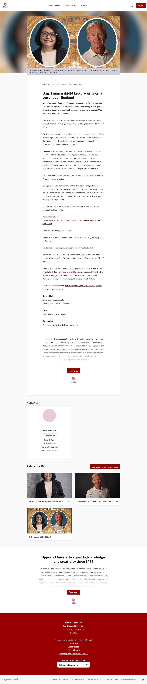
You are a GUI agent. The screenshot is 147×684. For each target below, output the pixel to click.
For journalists (112, 679)
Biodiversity (69, 325)
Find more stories (128, 679)
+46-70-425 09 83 (49, 450)
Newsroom (73, 643)
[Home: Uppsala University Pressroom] (5, 5)
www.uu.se (85, 359)
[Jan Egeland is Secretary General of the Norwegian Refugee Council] (97, 485)
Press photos (73, 646)
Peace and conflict (50, 325)
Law (76, 325)
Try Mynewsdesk (95, 679)
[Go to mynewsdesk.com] (11, 679)
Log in (141, 679)
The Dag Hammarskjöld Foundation (57, 303)
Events (61, 325)
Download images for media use (105, 467)
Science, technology (59, 314)
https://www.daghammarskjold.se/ (66, 272)
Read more (73, 371)
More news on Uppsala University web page (73, 640)
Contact (84, 5)
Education (47, 314)
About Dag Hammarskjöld (53, 300)
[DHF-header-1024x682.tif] (49, 520)
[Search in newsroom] (131, 5)
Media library (70, 5)
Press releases (73, 650)
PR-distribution (78, 679)
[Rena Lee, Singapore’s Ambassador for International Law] (49, 485)
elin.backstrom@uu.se (49, 447)
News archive (54, 5)
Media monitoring (60, 679)
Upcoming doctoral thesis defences (73, 653)
